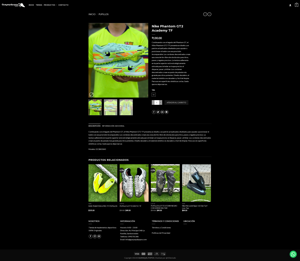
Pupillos (104, 14)
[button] (293, 254)
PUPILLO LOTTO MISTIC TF (130, 206)
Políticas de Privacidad (161, 233)
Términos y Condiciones (161, 227)
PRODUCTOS (49, 5)
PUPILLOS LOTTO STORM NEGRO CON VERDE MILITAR (164, 207)
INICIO (31, 5)
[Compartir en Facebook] (154, 112)
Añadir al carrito (176, 102)
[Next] (144, 60)
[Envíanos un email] (99, 236)
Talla (153, 90)
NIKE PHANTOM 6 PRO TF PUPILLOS (102, 206)
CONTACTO (63, 5)
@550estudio (171, 258)
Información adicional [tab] (113, 126)
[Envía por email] (162, 112)
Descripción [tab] (94, 126)
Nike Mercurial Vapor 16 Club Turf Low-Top (194, 207)
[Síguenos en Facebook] (91, 236)
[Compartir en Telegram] (167, 112)
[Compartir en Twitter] (158, 112)
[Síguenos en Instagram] (95, 236)
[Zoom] (91, 94)
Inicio (92, 14)
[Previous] (92, 60)
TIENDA (39, 5)
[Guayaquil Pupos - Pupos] (13, 5)
